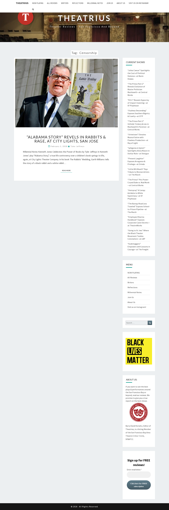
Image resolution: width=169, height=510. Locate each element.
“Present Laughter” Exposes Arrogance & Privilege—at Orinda (136, 161)
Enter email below (134, 470)
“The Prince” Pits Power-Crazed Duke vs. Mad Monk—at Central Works (138, 182)
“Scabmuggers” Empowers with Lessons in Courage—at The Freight (139, 247)
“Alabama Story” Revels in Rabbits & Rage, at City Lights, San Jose (66, 139)
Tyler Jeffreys (77, 146)
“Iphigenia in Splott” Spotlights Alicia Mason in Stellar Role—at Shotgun (139, 151)
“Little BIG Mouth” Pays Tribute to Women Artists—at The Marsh (138, 172)
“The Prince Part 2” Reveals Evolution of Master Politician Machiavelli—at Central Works (137, 89)
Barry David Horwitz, (134, 426)
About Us (121, 3)
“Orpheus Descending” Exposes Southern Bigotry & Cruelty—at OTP (139, 113)
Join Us (110, 3)
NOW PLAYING (37, 3)
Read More (67, 170)
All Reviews (52, 3)
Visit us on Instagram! (138, 3)
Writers (64, 3)
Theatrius (22, 3)
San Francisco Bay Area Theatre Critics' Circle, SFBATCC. (138, 435)
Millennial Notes (95, 3)
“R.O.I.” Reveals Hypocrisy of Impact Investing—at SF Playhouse (138, 103)
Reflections (77, 3)
